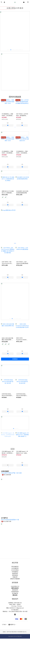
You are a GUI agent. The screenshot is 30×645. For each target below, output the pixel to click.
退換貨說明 (15, 589)
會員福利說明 (15, 591)
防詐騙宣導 (15, 593)
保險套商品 (15, 573)
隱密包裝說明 (15, 588)
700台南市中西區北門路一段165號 (11, 473)
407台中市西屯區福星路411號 (10, 519)
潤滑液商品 (15, 575)
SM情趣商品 (15, 571)
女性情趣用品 (15, 568)
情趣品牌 (15, 577)
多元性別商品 (15, 570)
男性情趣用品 (15, 566)
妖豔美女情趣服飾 (15, 578)
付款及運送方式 (15, 586)
